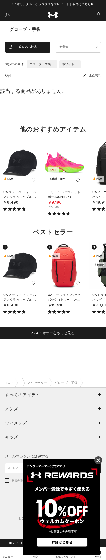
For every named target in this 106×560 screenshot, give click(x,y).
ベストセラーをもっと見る (53, 333)
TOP (9, 383)
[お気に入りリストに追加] (33, 180)
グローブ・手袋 (66, 383)
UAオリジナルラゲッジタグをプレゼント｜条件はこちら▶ (53, 4)
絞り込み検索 (28, 47)
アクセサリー (37, 383)
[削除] (53, 64)
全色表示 (95, 75)
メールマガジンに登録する (26, 456)
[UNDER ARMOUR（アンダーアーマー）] (53, 15)
